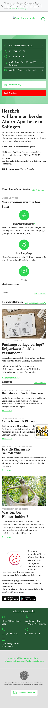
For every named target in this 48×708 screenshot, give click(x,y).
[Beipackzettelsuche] (24, 323)
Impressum (13, 658)
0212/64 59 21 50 (10, 633)
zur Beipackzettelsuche (35, 302)
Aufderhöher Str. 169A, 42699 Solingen (35, 622)
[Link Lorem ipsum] (24, 491)
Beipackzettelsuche (10, 377)
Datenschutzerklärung (18, 9)
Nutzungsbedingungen (14, 660)
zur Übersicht (40, 293)
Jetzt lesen (7, 410)
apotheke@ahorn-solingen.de (10, 645)
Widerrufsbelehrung (35, 660)
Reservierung (15, 84)
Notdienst (13, 92)
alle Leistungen (39, 190)
